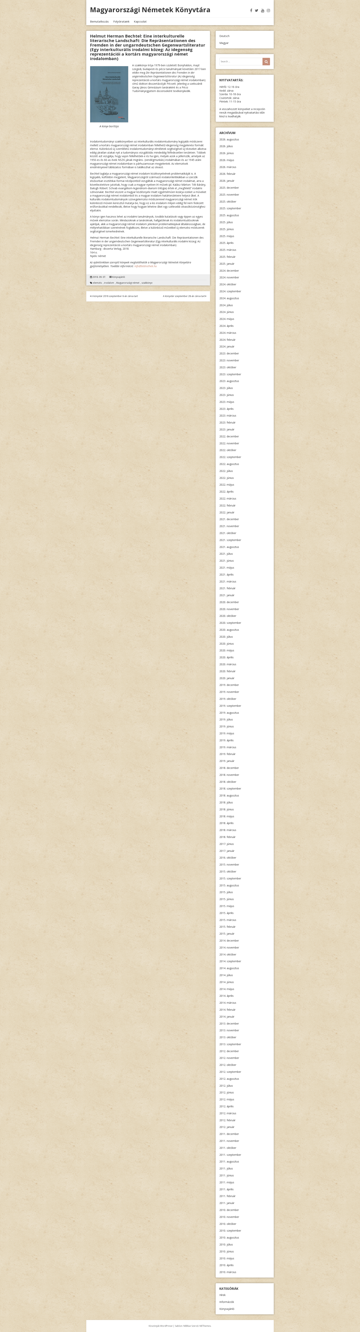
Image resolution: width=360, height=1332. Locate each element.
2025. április (226, 243)
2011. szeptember (230, 1154)
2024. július (226, 305)
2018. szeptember (230, 788)
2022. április (226, 491)
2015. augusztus (229, 885)
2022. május (226, 484)
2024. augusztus (229, 298)
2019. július (226, 719)
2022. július (226, 471)
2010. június (226, 1251)
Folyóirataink (121, 21)
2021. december (229, 519)
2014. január (226, 1016)
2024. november (229, 277)
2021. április (226, 574)
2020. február (227, 671)
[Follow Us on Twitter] (256, 10)
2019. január (226, 761)
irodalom (109, 283)
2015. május (226, 906)
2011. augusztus (229, 1161)
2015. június (226, 899)
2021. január (226, 595)
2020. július (226, 636)
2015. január (226, 933)
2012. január (226, 1127)
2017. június (226, 844)
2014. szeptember (230, 961)
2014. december (229, 940)
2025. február (227, 256)
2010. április (226, 1265)
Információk (226, 1302)
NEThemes (205, 1325)
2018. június (226, 809)
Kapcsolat (140, 21)
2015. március (227, 920)
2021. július (226, 553)
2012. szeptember (230, 1072)
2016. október (227, 857)
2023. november (229, 360)
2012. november (229, 1058)
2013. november (229, 1030)
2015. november (229, 864)
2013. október (227, 1037)
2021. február (227, 588)
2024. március (227, 333)
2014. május (226, 989)
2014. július (226, 975)
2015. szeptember (230, 878)
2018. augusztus (229, 795)
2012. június (226, 1092)
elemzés (97, 283)
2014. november (229, 947)
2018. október (227, 782)
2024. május (226, 319)
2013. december (229, 1023)
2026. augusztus (229, 139)
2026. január (226, 180)
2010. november (229, 1217)
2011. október (227, 1148)
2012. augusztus (229, 1078)
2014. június (226, 982)
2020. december (229, 602)
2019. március (227, 747)
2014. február (227, 1009)
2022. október (227, 450)
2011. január (226, 1203)
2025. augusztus (229, 215)
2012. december (229, 1051)
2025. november (229, 194)
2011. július (226, 1168)
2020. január (226, 678)
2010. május (226, 1258)
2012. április (226, 1106)
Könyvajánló (118, 277)
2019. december (229, 685)
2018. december (229, 768)
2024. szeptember (230, 291)
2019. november (229, 692)
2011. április (226, 1189)
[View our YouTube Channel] (262, 10)
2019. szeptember (230, 705)
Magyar (224, 43)
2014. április (226, 995)
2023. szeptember (230, 374)
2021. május (226, 567)
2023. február (227, 422)
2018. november (229, 775)
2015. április (226, 913)
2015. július (226, 892)
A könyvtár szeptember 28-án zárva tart (184, 296)
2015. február (227, 926)
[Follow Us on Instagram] (268, 10)
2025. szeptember (230, 208)
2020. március (227, 664)
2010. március (227, 1272)
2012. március (227, 1113)
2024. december (229, 270)
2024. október (227, 284)
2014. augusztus (229, 968)
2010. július (226, 1244)
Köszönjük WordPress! (160, 1325)
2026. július (226, 146)
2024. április (226, 326)
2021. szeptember (230, 540)
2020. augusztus (229, 629)
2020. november (229, 609)
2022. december (229, 436)
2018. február (227, 837)
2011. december (229, 1134)
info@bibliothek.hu (145, 266)
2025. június (226, 229)
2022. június (226, 478)
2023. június (226, 395)
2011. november (229, 1141)
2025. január (226, 263)
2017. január (226, 851)
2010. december (229, 1210)
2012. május (226, 1099)
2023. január (226, 429)
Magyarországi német (127, 283)
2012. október (227, 1065)
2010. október (227, 1224)
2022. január (226, 512)
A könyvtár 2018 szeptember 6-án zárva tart (114, 296)
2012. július (226, 1085)
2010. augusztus (229, 1237)
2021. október (227, 533)
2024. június (226, 312)
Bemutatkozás (99, 21)
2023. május (226, 402)
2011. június (226, 1175)
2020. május (226, 650)
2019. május (226, 733)
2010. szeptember (230, 1230)
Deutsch (224, 36)
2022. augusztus (229, 464)
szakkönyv (147, 283)
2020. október (227, 616)
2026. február (227, 174)
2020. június (226, 643)
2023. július (226, 388)
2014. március (227, 1002)
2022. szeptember (230, 457)
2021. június (226, 560)
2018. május (226, 816)
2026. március (227, 167)
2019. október (227, 699)
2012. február (227, 1120)
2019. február (227, 754)
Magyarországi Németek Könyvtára (150, 9)
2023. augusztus (229, 381)
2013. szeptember (230, 1044)
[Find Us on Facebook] (251, 10)
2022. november (229, 443)
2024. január (226, 346)
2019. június (226, 726)
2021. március (227, 581)
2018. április (226, 823)
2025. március (227, 250)
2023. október (227, 367)
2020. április (226, 657)
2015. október (227, 871)
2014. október (227, 954)
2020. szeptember (230, 623)
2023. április (226, 409)
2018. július (226, 802)
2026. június (226, 153)
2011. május (226, 1182)
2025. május (226, 236)
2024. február (227, 339)
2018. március (227, 830)
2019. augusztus (229, 712)
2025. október (227, 201)
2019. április (226, 740)
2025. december (229, 187)
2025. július (226, 222)
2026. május (226, 160)
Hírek (222, 1295)
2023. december (229, 353)
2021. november (229, 526)
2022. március (227, 498)
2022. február (227, 505)
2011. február (227, 1196)
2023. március (227, 415)
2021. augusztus (229, 547)
